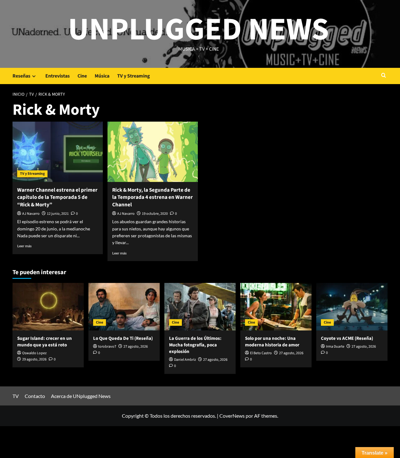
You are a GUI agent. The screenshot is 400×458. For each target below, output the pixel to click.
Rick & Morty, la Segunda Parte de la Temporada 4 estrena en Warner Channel (152, 197)
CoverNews (232, 416)
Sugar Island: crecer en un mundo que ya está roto (44, 341)
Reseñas (21, 76)
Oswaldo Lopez (34, 353)
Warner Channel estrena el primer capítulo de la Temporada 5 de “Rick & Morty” (57, 197)
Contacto (35, 396)
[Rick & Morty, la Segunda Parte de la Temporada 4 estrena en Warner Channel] (153, 152)
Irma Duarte (335, 346)
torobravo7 (107, 346)
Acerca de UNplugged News (81, 396)
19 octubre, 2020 (155, 213)
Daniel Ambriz (185, 359)
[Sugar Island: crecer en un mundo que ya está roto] (48, 306)
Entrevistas (57, 76)
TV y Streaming (133, 76)
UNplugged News (198, 30)
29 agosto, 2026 (34, 359)
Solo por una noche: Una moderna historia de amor (272, 341)
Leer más (24, 246)
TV (15, 396)
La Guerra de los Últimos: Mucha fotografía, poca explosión (195, 345)
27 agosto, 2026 (135, 346)
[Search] (384, 75)
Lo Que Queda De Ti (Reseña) (123, 338)
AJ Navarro (31, 213)
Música (102, 76)
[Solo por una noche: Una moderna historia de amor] (276, 306)
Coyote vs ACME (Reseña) (347, 338)
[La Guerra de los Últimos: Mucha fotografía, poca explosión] (200, 306)
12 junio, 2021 (58, 213)
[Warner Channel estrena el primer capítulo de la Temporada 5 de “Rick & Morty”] (57, 152)
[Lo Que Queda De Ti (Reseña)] (124, 306)
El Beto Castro (261, 353)
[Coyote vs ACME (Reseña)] (352, 306)
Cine (82, 76)
